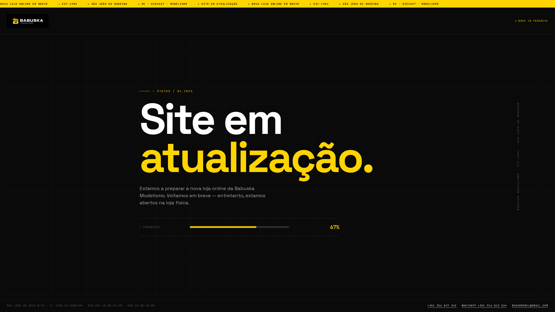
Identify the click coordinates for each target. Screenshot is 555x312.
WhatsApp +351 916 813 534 (484, 305)
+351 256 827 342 (442, 305)
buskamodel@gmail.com (530, 305)
